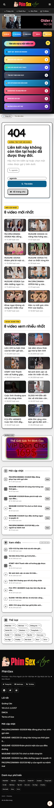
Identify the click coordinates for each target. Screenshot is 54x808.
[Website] (16, 690)
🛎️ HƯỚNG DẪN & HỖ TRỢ (14, 106)
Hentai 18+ (10, 630)
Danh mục (19, 684)
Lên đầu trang (7, 800)
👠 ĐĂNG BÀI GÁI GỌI (13, 98)
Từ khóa (31, 684)
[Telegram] (4, 690)
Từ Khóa (46, 11)
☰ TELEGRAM (16, 34)
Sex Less (41, 635)
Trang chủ (10, 11)
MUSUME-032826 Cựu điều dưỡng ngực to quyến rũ (26, 758)
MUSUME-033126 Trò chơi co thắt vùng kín (22, 753)
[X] (10, 690)
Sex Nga (8, 639)
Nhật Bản (10, 625)
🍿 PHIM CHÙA (27, 34)
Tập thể (30, 635)
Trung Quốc (36, 630)
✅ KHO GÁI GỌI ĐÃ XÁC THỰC (16, 67)
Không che (35, 625)
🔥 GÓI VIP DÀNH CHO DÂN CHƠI (16, 83)
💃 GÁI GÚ (37, 34)
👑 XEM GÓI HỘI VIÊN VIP (14, 59)
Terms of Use (8, 717)
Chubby (18, 639)
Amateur (23, 630)
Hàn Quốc (29, 639)
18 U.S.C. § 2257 (9, 708)
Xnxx (38, 639)
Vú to (45, 639)
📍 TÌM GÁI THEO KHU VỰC (15, 75)
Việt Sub (22, 625)
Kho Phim (34, 11)
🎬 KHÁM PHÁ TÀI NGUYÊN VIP (16, 91)
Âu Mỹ (8, 635)
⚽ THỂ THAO (47, 34)
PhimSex (7, 671)
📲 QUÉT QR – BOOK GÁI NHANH (16, 52)
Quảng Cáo (7, 703)
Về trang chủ (19, 191)
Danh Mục (22, 11)
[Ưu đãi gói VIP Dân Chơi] (27, 447)
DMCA (5, 712)
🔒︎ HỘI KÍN (6, 34)
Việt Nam (19, 635)
